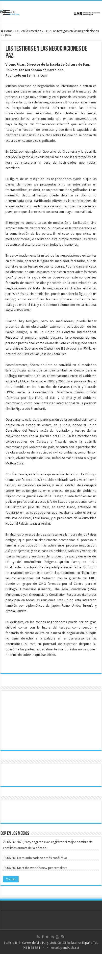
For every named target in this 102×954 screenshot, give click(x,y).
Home (8, 31)
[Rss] (38, 937)
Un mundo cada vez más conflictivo (42, 858)
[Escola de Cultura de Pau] (51, 12)
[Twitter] (47, 937)
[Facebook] (42, 937)
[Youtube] (57, 937)
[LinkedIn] (52, 937)
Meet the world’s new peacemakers (42, 868)
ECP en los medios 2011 (32, 31)
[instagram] (62, 937)
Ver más (11, 879)
